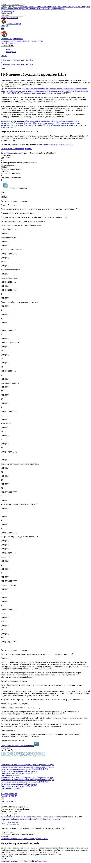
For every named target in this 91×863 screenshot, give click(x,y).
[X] (12, 750)
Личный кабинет (8, 11)
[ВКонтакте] (2, 750)
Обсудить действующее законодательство (65, 7)
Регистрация (11, 52)
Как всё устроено (8, 43)
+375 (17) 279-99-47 (9, 796)
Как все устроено (58, 9)
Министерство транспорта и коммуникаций (55, 144)
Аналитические (54, 854)
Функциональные (37, 854)
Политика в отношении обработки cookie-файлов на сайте (24, 839)
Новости (46, 9)
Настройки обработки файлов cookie (45, 819)
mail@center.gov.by (8, 801)
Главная (4, 7)
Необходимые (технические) (15, 854)
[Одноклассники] (5, 750)
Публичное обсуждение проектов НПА (17, 60)
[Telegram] (9, 750)
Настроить (5, 837)
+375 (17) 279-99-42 (9, 794)
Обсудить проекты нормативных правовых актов (28, 7)
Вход (8, 50)
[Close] (2, 2)
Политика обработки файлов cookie (15, 819)
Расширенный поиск (9, 18)
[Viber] (15, 750)
